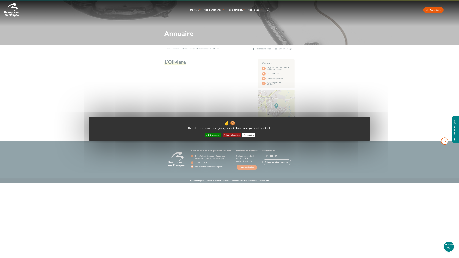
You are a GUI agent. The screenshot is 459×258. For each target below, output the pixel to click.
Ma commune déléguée (455, 130)
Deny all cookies (232, 135)
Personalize (249, 135)
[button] (195, 10)
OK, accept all (214, 135)
